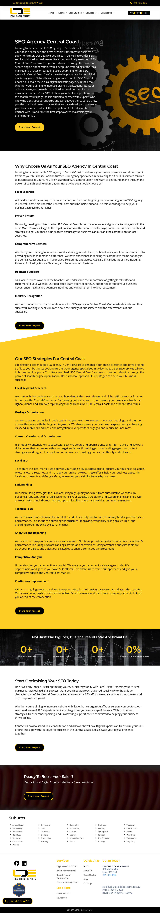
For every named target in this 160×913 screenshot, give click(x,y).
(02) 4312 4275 (109, 875)
